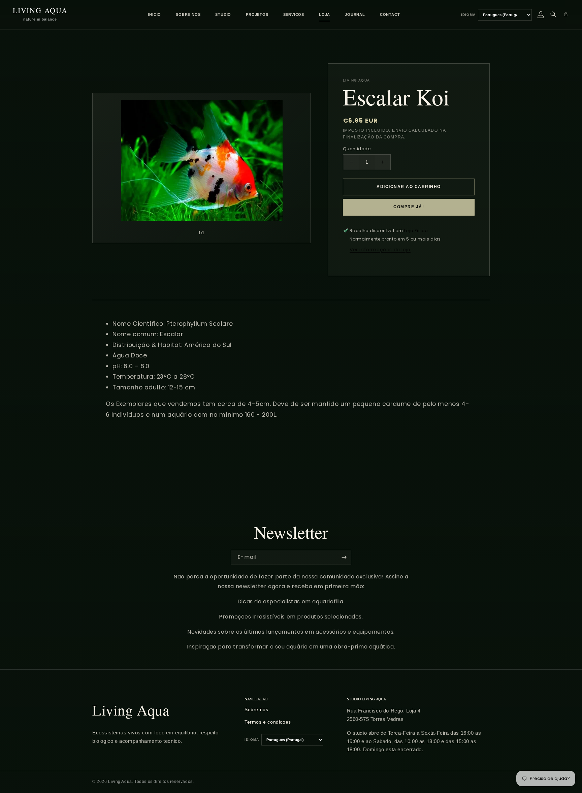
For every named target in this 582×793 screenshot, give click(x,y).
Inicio (154, 14)
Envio (399, 130)
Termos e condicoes (268, 722)
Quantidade (357, 149)
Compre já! (408, 207)
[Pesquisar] (553, 14)
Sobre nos (188, 14)
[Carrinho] (565, 14)
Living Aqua (131, 710)
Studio (223, 14)
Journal (355, 14)
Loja (324, 14)
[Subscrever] (343, 557)
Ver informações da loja (380, 249)
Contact (390, 14)
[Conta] (540, 14)
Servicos (293, 14)
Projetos (257, 14)
